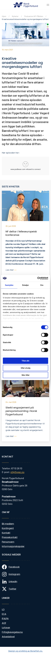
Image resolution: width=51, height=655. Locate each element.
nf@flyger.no (17, 472)
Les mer (11, 269)
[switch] (44, 335)
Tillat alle (25, 361)
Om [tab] (41, 285)
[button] (48, 5)
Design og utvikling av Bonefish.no (25, 651)
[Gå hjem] (25, 5)
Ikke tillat (25, 375)
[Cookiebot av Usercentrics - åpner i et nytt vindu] (37, 278)
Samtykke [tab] (9, 285)
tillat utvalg (25, 368)
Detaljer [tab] (25, 285)
